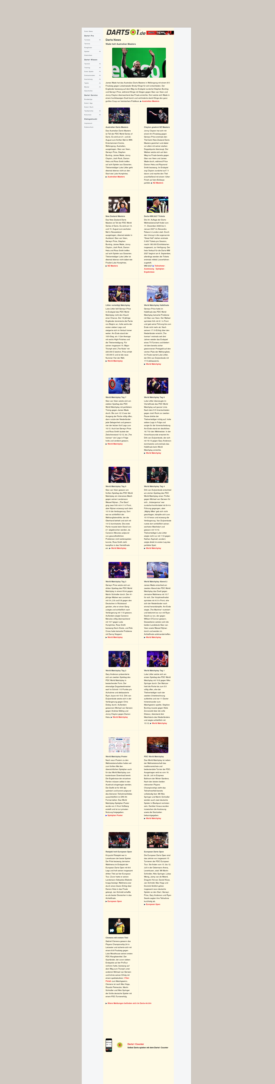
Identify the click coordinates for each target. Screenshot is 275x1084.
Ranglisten (88, 47)
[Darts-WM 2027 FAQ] (158, 204)
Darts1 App (88, 103)
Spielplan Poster (115, 815)
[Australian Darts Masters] (139, 63)
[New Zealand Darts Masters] (158, 115)
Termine (87, 44)
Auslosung (149, 268)
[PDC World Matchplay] (119, 293)
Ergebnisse (149, 272)
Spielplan (160, 268)
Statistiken (88, 55)
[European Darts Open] (119, 840)
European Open (115, 901)
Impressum (88, 123)
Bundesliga (88, 99)
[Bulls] (160, 34)
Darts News (88, 31)
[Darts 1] (126, 35)
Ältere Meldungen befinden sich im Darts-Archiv (129, 1003)
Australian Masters (150, 101)
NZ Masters (158, 182)
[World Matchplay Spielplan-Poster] (119, 745)
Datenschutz (88, 127)
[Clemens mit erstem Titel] (119, 926)
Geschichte (88, 91)
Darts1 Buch (88, 107)
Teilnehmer (160, 265)
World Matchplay (115, 361)
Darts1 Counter (136, 1044)
